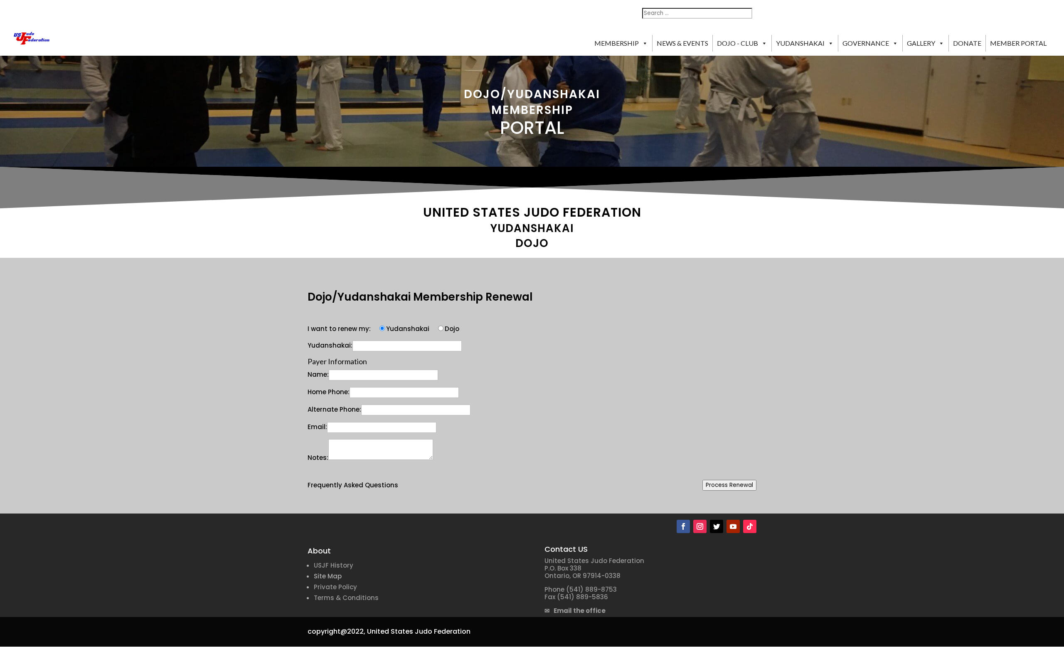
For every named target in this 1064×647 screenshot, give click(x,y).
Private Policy (335, 587)
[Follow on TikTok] (749, 526)
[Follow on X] (716, 526)
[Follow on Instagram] (700, 526)
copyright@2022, (336, 631)
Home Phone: (329, 392)
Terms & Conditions (346, 597)
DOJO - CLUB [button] (737, 43)
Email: (317, 426)
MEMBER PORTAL (1018, 43)
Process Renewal (729, 485)
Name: (318, 374)
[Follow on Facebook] (683, 526)
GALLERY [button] (921, 43)
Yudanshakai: (330, 345)
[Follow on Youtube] (733, 526)
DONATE (967, 43)
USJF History (333, 565)
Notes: (318, 457)
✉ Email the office (575, 610)
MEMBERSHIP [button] (616, 43)
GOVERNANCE (865, 43)
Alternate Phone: (334, 409)
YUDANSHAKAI (800, 43)
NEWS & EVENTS (682, 43)
